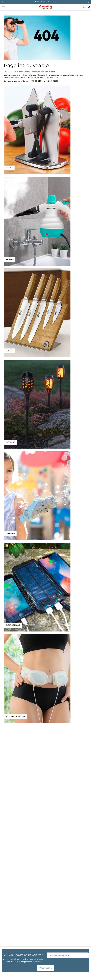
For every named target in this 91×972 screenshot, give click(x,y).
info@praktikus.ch (36, 77)
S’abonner (45, 968)
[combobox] (85, 9)
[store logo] (45, 7)
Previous (2, 2)
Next (89, 2)
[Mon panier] (88, 7)
